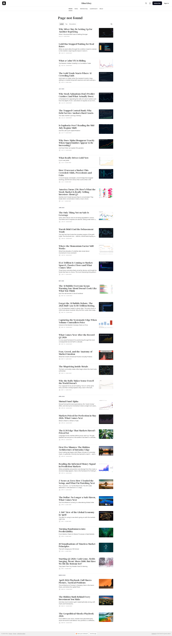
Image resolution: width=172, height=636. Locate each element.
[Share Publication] (150, 3)
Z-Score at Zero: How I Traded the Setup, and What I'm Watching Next (77, 481)
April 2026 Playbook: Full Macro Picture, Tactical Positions (75, 581)
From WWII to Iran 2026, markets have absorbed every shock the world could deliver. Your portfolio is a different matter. (76, 619)
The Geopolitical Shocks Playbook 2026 (76, 614)
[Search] (146, 3)
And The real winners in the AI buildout (71, 293)
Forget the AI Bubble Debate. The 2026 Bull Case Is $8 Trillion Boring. (77, 304)
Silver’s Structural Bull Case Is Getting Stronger (73, 34)
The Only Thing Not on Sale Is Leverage (74, 213)
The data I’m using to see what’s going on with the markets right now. (77, 518)
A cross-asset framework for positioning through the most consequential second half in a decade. (77, 341)
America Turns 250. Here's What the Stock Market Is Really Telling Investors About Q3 (77, 192)
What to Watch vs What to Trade (68, 421)
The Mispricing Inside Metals (73, 366)
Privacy (10, 633)
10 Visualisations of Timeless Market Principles (77, 545)
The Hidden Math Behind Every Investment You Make (74, 598)
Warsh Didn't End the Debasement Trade (76, 230)
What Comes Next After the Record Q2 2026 (77, 336)
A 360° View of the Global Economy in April (76, 513)
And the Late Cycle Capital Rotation (69, 130)
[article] (86, 33)
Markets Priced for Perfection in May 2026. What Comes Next (77, 416)
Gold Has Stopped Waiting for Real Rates (76, 45)
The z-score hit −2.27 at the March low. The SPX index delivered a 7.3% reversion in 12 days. (75, 486)
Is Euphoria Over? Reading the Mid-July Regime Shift (77, 126)
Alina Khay (67, 36)
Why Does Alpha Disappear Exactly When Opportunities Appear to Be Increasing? (77, 143)
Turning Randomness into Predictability (72, 530)
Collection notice (21, 633)
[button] (70, 9)
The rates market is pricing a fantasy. (70, 115)
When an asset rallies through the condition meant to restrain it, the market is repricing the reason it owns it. (78, 50)
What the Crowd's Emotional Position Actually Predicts (75, 357)
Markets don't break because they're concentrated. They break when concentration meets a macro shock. (76, 198)
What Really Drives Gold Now (74, 158)
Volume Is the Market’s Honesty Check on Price (73, 325)
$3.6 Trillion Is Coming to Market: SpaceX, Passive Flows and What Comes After (76, 265)
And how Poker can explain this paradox (71, 148)
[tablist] (68, 24)
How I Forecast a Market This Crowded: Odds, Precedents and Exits (75, 173)
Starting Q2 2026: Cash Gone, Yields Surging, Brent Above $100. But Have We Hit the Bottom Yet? (77, 561)
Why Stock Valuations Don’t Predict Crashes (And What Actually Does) (77, 95)
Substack (154, 633)
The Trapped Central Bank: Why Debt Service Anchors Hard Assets (76, 111)
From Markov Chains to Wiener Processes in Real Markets (76, 534)
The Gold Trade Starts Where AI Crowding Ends (75, 74)
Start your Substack (82, 633)
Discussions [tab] (72, 24)
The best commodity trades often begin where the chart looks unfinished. (78, 370)
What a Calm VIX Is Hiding (72, 60)
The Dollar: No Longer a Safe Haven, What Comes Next (77, 498)
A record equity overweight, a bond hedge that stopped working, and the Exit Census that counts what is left (76, 178)
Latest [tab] (62, 24)
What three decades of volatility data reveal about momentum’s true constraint (74, 252)
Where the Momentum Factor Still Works (76, 247)
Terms (14, 633)
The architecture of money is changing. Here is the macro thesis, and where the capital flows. (76, 586)
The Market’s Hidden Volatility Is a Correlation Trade (75, 63)
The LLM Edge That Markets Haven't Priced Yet (77, 431)
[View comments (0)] (72, 85)
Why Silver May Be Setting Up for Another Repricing (75, 30)
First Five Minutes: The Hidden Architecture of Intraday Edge (74, 448)
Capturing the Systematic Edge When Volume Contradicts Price (78, 321)
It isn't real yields (64, 160)
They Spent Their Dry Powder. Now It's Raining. (73, 566)
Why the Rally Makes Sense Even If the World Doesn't (76, 382)
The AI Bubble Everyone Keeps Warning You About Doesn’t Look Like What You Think (78, 288)
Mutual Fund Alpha (68, 401)
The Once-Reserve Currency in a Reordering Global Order (76, 502)
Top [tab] (66, 24)
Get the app (93, 633)
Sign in (166, 3)
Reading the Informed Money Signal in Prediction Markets (77, 465)
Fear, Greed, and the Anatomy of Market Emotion (75, 352)
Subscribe (157, 3)
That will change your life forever (69, 549)
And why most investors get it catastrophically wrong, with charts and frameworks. (77, 603)
